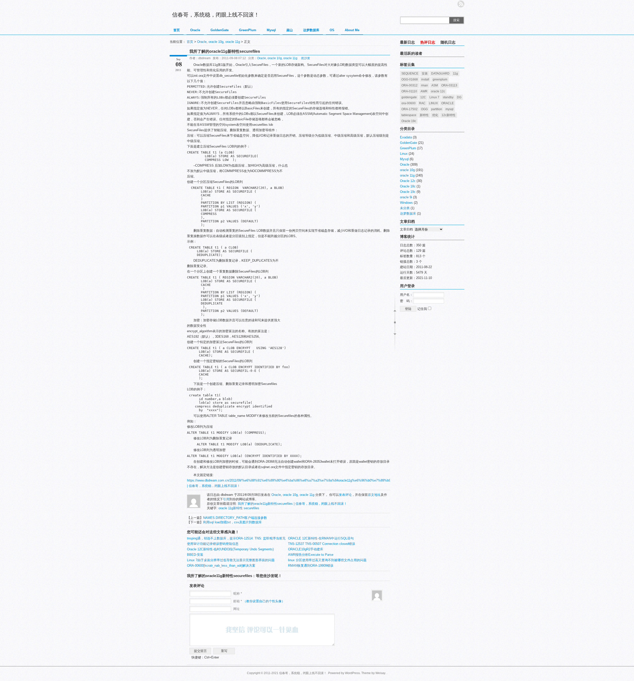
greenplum (440, 79)
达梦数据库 (311, 30)
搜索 (456, 20)
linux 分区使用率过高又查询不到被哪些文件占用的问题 (327, 560)
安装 (425, 73)
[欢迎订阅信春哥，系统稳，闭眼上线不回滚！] (460, 3)
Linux (404, 153)
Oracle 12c (408, 181)
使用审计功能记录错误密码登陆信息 (212, 544)
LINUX (433, 103)
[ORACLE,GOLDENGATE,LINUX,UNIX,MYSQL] (193, 507)
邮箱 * (259, 601)
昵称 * (237, 593)
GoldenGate (220, 30)
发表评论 (345, 495)
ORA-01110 (409, 91)
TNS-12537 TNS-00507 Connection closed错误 (321, 544)
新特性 (424, 115)
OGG (424, 109)
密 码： (406, 301)
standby (448, 97)
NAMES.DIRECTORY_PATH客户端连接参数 (235, 518)
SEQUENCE (409, 73)
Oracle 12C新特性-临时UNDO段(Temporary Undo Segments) (230, 549)
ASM (434, 85)
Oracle (195, 30)
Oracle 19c (408, 121)
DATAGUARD (440, 73)
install (425, 79)
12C (423, 97)
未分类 (405, 208)
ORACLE (447, 103)
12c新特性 (448, 115)
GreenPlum (247, 30)
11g (455, 73)
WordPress (352, 673)
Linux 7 (434, 97)
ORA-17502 (409, 109)
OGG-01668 (409, 79)
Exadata (406, 137)
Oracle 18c (408, 186)
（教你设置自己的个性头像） (264, 601)
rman (424, 85)
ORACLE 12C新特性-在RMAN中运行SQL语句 (321, 538)
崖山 (289, 30)
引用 (226, 499)
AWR (424, 91)
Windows (406, 202)
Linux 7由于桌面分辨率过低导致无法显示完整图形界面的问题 (231, 560)
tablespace (408, 115)
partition (436, 109)
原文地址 (374, 495)
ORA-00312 (409, 85)
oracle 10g (216, 42)
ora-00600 (408, 103)
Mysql (271, 30)
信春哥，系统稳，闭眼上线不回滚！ (215, 15)
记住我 (422, 309)
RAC (422, 103)
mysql (449, 109)
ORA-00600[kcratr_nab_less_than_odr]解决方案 (221, 565)
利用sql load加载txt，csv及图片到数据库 (232, 522)
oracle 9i (406, 197)
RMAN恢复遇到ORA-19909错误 (310, 565)
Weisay (380, 673)
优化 (435, 115)
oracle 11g (232, 42)
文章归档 (406, 229)
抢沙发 (305, 58)
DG (459, 97)
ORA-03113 (449, 85)
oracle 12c (438, 91)
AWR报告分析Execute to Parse (310, 554)
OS (332, 30)
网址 (236, 609)
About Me (352, 30)
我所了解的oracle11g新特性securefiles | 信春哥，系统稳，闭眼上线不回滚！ (292, 503)
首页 (176, 30)
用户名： (406, 295)
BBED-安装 (195, 554)
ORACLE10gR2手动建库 (305, 549)
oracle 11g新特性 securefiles (238, 508)
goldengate (409, 97)
